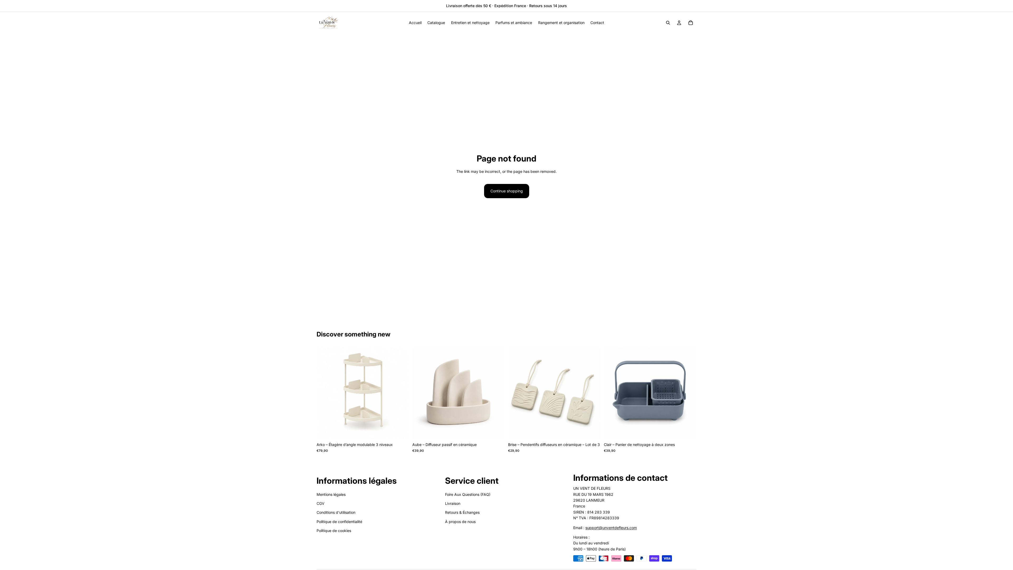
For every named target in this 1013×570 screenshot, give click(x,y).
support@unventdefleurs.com (611, 527)
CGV (320, 503)
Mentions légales (331, 494)
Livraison (452, 503)
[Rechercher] (668, 22)
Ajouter (405, 431)
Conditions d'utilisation (336, 512)
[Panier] (690, 22)
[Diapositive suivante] (401, 393)
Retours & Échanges (462, 512)
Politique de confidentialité (339, 521)
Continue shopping (506, 191)
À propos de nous (460, 521)
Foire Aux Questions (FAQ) (467, 494)
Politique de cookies (334, 530)
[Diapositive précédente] (324, 393)
